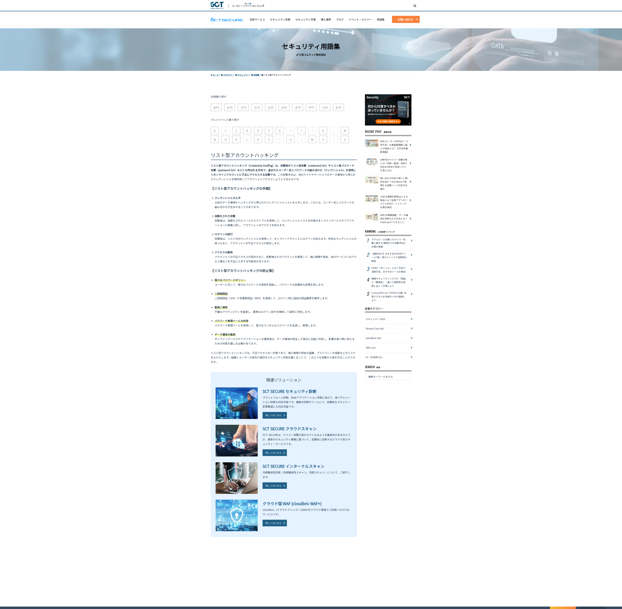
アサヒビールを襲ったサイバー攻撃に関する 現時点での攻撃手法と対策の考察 (388, 243)
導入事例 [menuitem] (326, 19)
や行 (311, 107)
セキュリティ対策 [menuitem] (305, 19)
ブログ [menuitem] (340, 19)
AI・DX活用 (374, 357)
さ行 (243, 107)
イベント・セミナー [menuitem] (360, 19)
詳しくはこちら (273, 415)
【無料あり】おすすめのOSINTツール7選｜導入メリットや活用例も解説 (389, 257)
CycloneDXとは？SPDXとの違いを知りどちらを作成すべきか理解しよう (389, 296)
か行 (230, 107)
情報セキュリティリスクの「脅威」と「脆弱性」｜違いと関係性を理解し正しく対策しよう (388, 282)
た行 (257, 107)
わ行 (338, 107)
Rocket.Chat (375, 328)
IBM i (371, 347)
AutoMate (373, 338)
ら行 (325, 107)
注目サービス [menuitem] (257, 19)
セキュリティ (375, 319)
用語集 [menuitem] (381, 19)
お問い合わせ (405, 19)
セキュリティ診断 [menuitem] (280, 19)
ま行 (298, 107)
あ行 (216, 107)
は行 (284, 107)
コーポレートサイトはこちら (247, 5)
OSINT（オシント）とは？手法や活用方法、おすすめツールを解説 (388, 269)
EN (250, 3)
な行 (270, 107)
